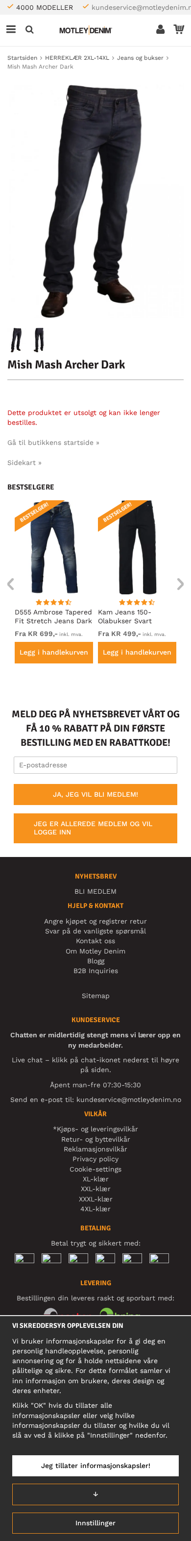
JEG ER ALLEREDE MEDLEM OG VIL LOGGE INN (93, 828)
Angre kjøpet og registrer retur (95, 921)
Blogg (95, 961)
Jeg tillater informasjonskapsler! (95, 1465)
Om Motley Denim (95, 951)
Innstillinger (95, 1523)
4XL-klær (95, 1209)
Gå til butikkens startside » (53, 442)
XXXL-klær (96, 1199)
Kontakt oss (95, 941)
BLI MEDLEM (95, 891)
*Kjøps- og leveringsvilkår (95, 1129)
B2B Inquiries (95, 971)
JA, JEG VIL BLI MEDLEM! (95, 794)
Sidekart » (24, 462)
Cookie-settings (95, 1169)
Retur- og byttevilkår (95, 1139)
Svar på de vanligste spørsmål (95, 931)
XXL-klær (96, 1189)
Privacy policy (95, 1159)
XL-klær (96, 1179)
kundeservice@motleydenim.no (128, 1099)
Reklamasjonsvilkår (95, 1149)
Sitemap (96, 996)
